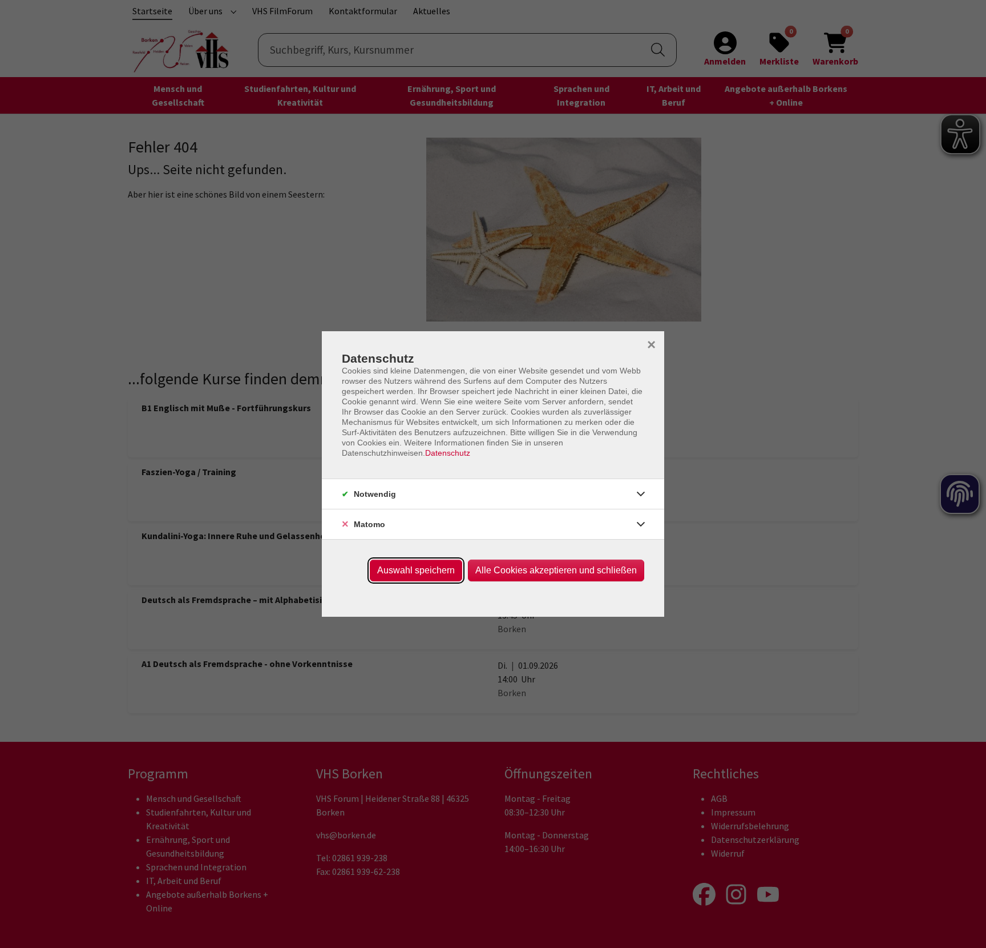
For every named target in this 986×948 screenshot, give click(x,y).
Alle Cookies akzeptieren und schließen (556, 570)
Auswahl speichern (416, 570)
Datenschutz (447, 452)
